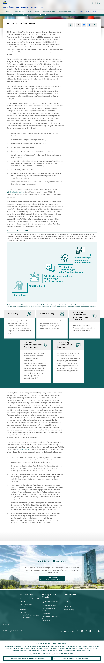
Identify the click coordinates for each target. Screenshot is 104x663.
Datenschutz (46, 613)
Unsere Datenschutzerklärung (41, 653)
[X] (77, 631)
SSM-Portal (67, 607)
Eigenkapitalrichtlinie (16, 192)
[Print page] (70, 25)
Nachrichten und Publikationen (67, 11)
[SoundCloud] (94, 631)
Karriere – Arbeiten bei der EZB (30, 599)
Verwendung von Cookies (50, 608)
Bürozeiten (23, 612)
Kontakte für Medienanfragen (29, 615)
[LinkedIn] (82, 631)
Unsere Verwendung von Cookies (63, 653)
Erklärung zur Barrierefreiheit (51, 616)
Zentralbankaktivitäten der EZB (88, 11)
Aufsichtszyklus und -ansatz (29, 15)
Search (92, 3)
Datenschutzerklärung (49, 605)
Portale (66, 599)
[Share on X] (78, 25)
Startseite (5, 15)
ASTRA (66, 601)
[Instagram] (86, 631)
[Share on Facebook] (84, 25)
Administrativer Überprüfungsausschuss (53, 578)
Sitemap (7, 624)
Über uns (8, 11)
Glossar (22, 601)
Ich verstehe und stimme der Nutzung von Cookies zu (27, 658)
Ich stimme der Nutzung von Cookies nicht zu (76, 658)
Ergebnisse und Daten (49, 11)
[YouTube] (90, 631)
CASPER (66, 604)
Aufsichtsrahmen (19, 11)
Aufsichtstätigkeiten (33, 11)
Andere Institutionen (26, 604)
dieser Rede (21, 450)
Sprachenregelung (47, 611)
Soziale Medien (25, 617)
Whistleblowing (69, 609)
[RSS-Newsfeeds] (99, 631)
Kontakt (22, 607)
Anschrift (23, 609)
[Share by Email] (94, 25)
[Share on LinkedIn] (89, 25)
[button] (95, 3)
